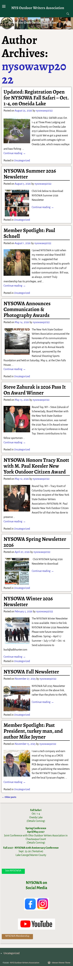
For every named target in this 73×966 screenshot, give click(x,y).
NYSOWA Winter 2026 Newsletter (28, 601)
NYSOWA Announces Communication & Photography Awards (27, 309)
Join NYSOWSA (13, 870)
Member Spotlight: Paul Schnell (29, 233)
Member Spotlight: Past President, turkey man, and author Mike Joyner (33, 731)
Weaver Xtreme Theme (61, 963)
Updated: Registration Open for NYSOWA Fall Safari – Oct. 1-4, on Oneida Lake (36, 97)
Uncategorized (22, 160)
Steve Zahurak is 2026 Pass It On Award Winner (35, 389)
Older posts (9, 797)
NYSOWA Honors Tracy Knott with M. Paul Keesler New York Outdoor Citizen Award (36, 465)
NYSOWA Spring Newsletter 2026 (35, 541)
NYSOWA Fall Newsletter (31, 671)
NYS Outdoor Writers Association (37, 7)
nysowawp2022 (34, 72)
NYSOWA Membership (17, 936)
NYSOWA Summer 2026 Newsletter (30, 173)
